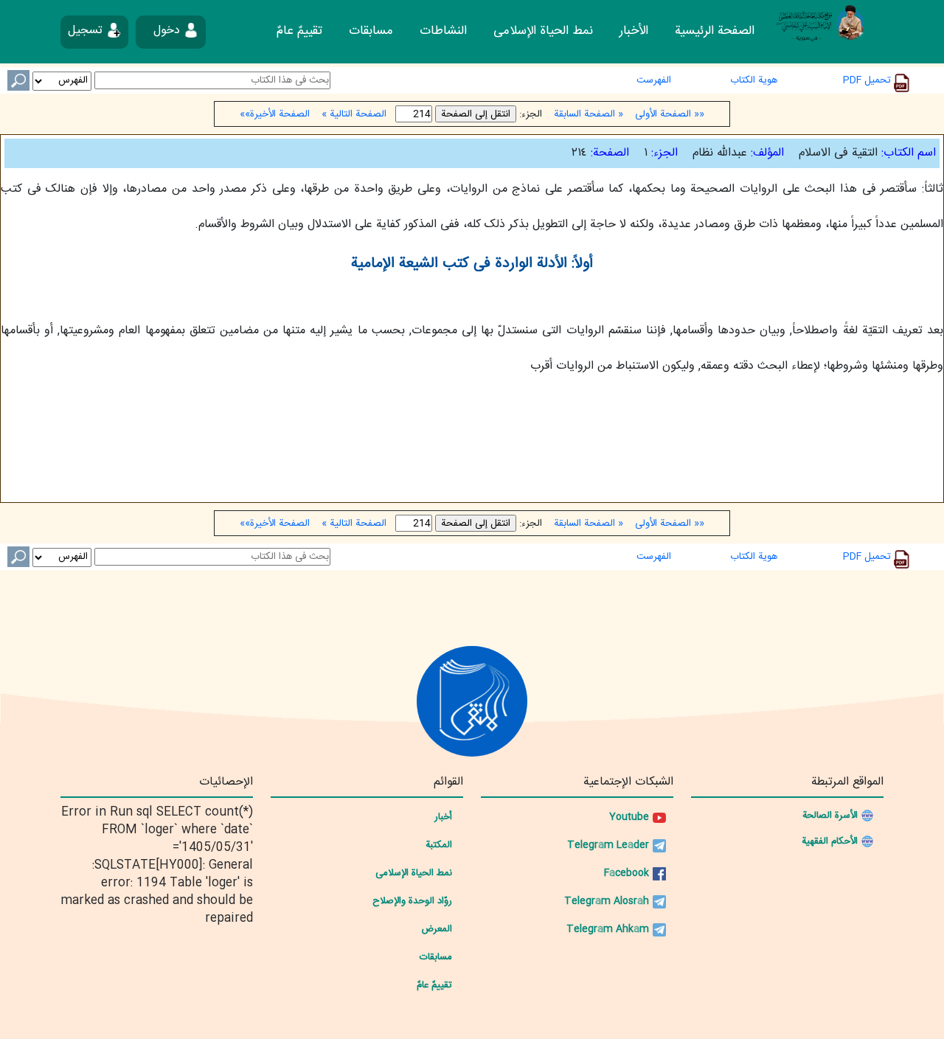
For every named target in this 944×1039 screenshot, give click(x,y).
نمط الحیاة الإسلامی (543, 31)
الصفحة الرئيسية (714, 31)
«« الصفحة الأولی (668, 114)
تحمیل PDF (868, 80)
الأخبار (634, 31)
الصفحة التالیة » (352, 114)
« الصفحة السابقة (588, 114)
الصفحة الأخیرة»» (276, 114)
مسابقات (371, 31)
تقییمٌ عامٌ (299, 31)
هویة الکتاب (753, 80)
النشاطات (443, 31)
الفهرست (653, 80)
